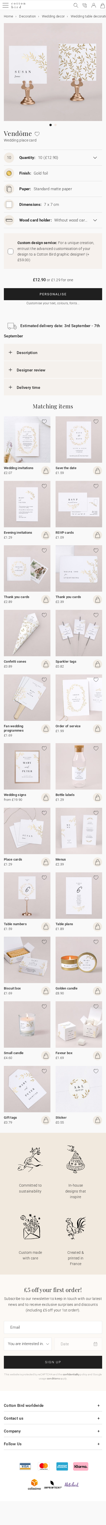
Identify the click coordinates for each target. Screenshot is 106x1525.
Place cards (13, 859)
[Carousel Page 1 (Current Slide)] (50, 125)
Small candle (14, 1053)
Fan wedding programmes (14, 728)
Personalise (53, 294)
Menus (61, 859)
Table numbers (15, 924)
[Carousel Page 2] (55, 125)
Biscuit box (12, 988)
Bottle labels (65, 795)
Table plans (64, 924)
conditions (53, 1378)
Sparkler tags (66, 661)
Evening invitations (18, 532)
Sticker (61, 1117)
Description (27, 352)
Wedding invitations (19, 468)
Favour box (64, 1053)
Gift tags (10, 1117)
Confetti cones (15, 661)
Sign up (53, 1362)
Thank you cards (17, 597)
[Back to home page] (18, 7)
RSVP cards (65, 532)
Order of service (68, 726)
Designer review (31, 370)
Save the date (66, 468)
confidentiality (71, 1374)
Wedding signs (15, 795)
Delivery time (28, 387)
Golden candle (66, 988)
